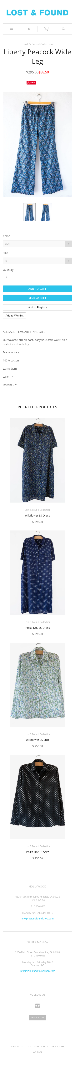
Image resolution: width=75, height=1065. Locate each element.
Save (32, 82)
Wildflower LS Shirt (37, 740)
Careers (37, 1051)
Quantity (8, 270)
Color (6, 236)
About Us (16, 1046)
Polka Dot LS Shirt (37, 852)
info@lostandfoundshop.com (38, 918)
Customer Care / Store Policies (45, 1046)
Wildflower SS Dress (37, 515)
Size (5, 253)
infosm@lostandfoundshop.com (37, 971)
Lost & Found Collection (37, 44)
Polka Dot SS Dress (37, 628)
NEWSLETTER (37, 1017)
